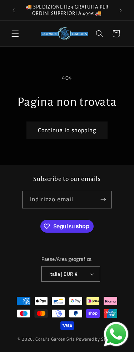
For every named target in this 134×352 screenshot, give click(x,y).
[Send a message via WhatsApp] (116, 334)
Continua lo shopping (67, 130)
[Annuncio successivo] (120, 10)
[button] (15, 33)
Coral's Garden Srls (55, 339)
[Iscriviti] (103, 199)
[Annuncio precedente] (13, 10)
